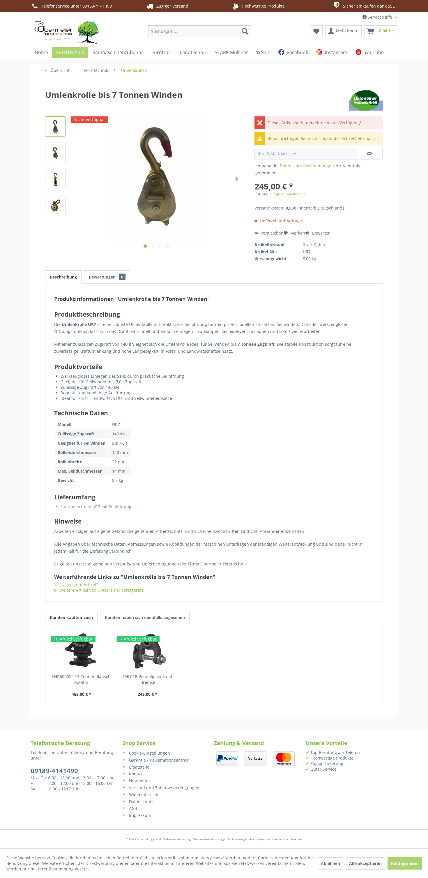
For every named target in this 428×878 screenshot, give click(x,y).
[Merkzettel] (316, 31)
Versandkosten (203, 839)
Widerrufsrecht (143, 794)
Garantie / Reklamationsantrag (158, 760)
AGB (132, 808)
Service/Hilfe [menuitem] (380, 17)
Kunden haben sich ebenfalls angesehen (145, 617)
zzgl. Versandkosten (289, 193)
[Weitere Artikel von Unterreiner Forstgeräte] (366, 100)
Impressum (139, 815)
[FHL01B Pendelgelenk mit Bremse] (148, 650)
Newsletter (139, 780)
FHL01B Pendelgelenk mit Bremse (147, 679)
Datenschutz (140, 801)
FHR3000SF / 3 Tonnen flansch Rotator (81, 679)
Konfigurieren (405, 863)
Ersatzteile (138, 767)
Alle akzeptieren (365, 863)
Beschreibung (63, 277)
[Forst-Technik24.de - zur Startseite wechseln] (66, 32)
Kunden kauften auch (71, 617)
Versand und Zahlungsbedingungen (163, 787)
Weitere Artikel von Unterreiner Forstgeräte (101, 590)
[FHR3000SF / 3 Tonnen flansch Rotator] (81, 650)
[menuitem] (199, 31)
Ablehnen (330, 863)
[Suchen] (245, 31)
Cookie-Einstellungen (149, 753)
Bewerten (321, 233)
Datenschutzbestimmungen (307, 165)
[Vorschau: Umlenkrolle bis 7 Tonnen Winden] (55, 126)
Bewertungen (106, 277)
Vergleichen (271, 233)
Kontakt (136, 773)
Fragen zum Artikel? (78, 584)
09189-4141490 (54, 770)
